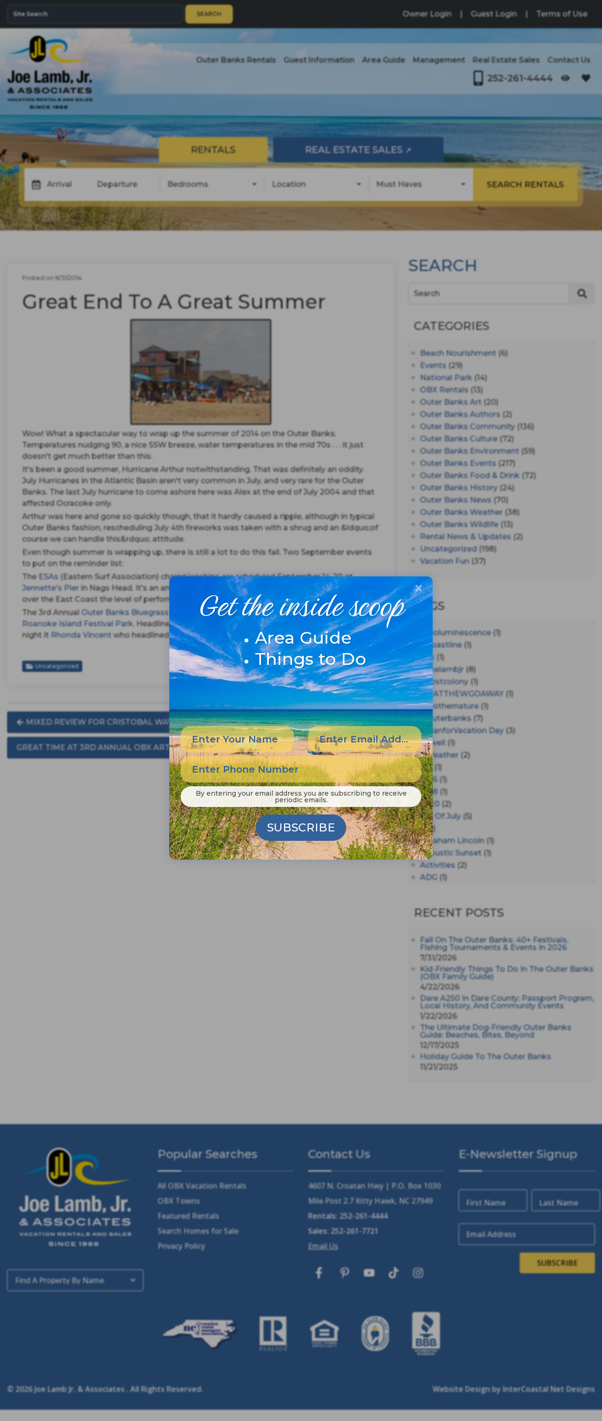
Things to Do (310, 658)
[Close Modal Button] (418, 588)
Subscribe (301, 827)
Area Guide (303, 637)
